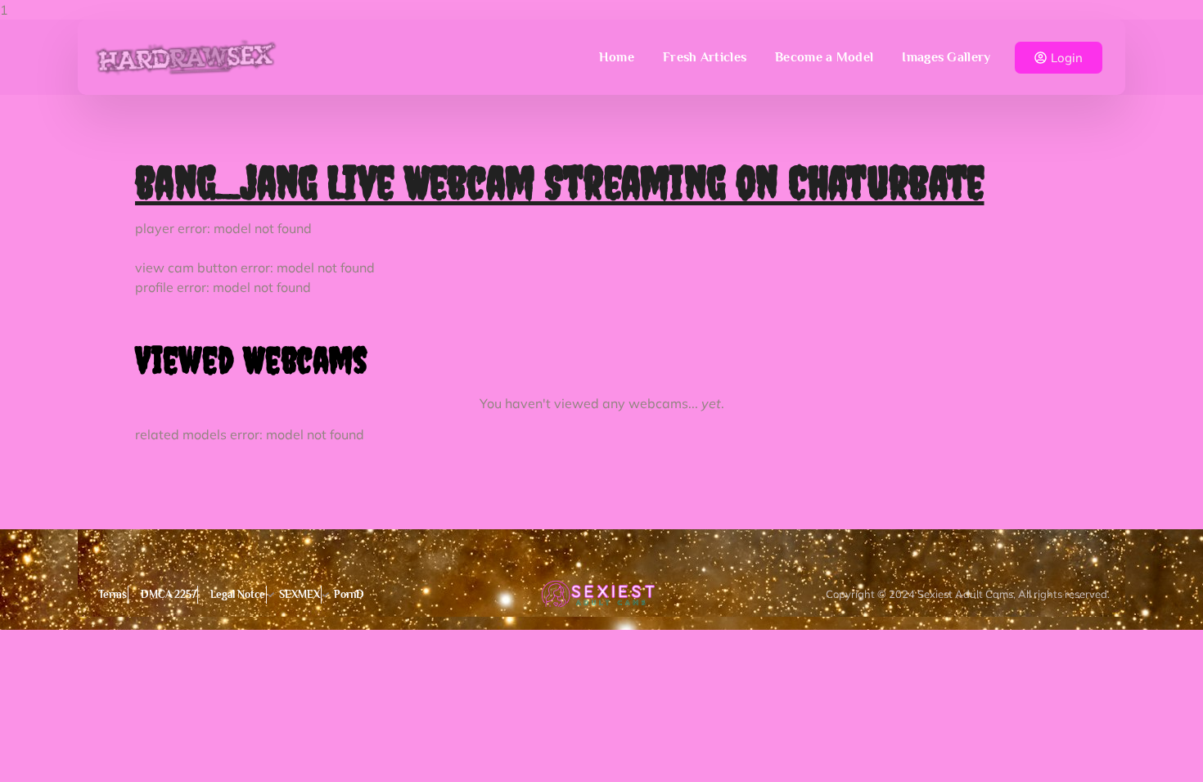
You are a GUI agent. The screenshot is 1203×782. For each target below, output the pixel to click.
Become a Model (824, 57)
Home (616, 57)
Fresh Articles (704, 57)
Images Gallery (946, 57)
